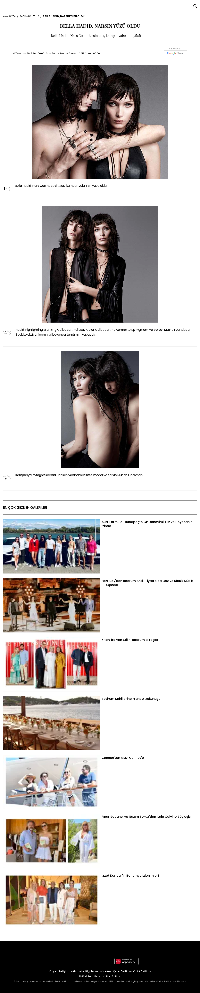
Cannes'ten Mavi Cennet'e (23, 757)
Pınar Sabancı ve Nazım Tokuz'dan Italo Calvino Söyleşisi (45, 816)
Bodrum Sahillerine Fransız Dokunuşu (30, 698)
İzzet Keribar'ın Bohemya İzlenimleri (29, 875)
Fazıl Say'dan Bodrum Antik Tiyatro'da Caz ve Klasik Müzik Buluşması (53, 580)
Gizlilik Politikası (142, 971)
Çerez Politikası (122, 971)
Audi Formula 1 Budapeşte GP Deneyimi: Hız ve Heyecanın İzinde (50, 521)
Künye (52, 971)
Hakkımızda (77, 971)
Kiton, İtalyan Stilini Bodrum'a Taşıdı (29, 639)
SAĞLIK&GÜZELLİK (29, 16)
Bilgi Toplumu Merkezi (98, 971)
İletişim (63, 971)
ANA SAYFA (9, 16)
